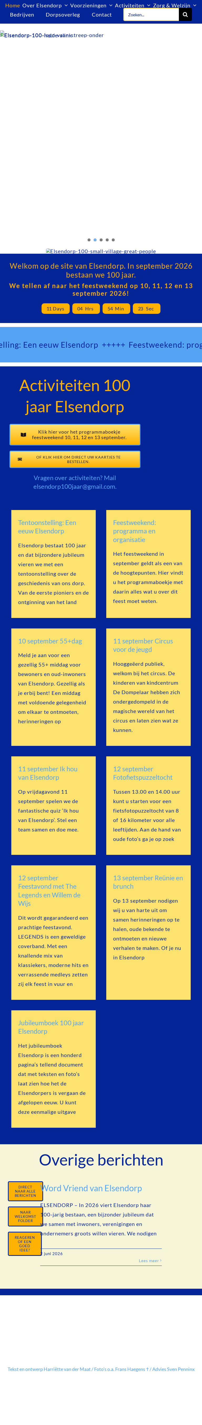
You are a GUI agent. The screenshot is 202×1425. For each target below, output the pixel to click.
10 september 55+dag (50, 641)
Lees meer (149, 1260)
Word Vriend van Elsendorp (91, 1188)
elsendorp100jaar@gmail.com (74, 486)
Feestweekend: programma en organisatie (134, 530)
